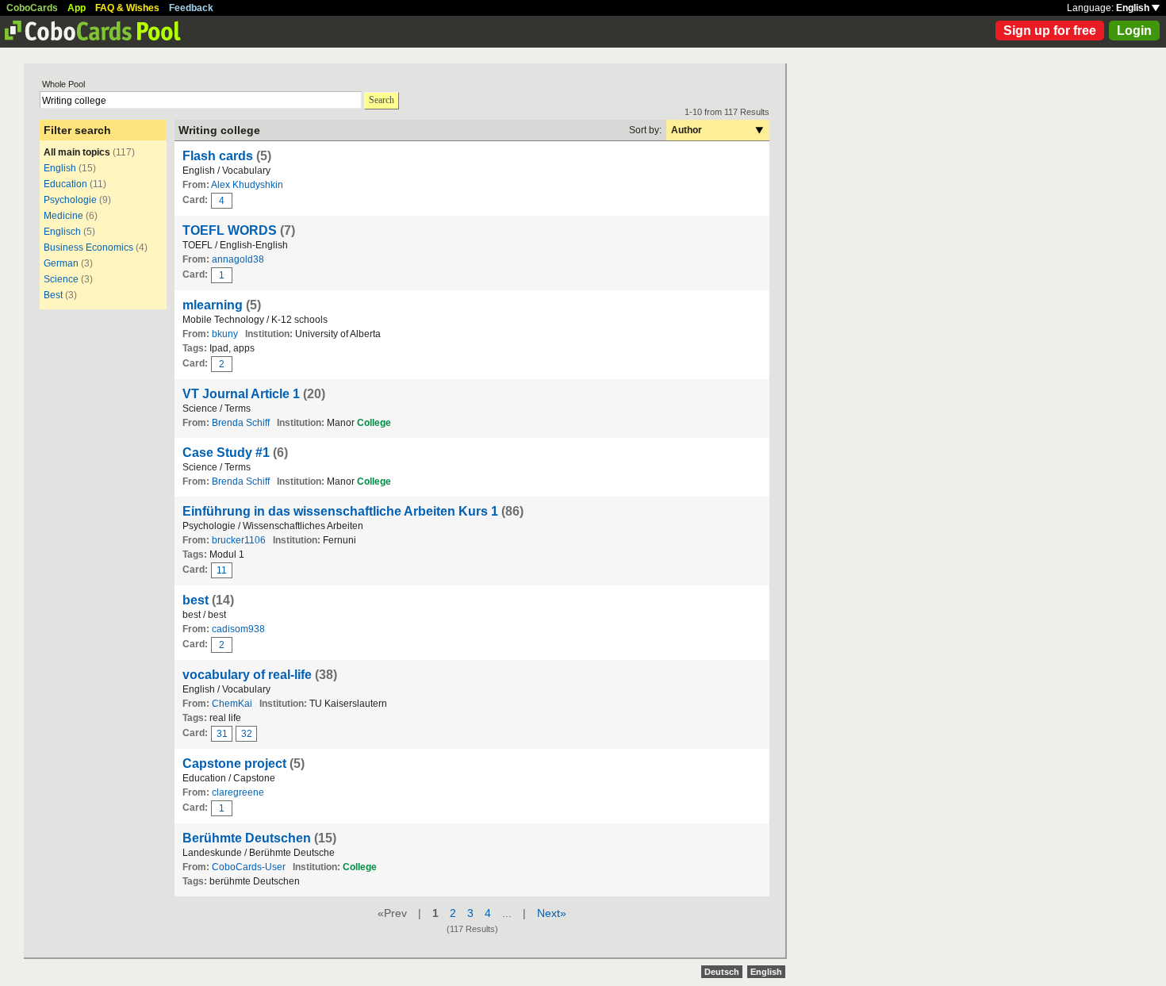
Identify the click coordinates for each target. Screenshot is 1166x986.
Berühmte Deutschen (246, 838)
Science (61, 279)
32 (246, 733)
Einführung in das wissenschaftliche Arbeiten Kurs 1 (340, 511)
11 (222, 570)
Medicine (63, 215)
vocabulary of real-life (247, 674)
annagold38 (238, 259)
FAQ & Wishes (127, 7)
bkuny (225, 334)
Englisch (62, 231)
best (195, 600)
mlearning (212, 305)
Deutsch (721, 971)
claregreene (238, 792)
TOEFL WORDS (229, 230)
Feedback (191, 7)
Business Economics (88, 247)
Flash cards (217, 156)
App (76, 7)
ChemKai (232, 703)
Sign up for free (1049, 30)
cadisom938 (238, 629)
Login (1134, 30)
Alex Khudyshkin (247, 184)
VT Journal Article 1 (241, 394)
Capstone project (234, 763)
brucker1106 (239, 540)
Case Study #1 (226, 452)
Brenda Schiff (241, 422)
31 (222, 733)
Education (65, 184)
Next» (551, 913)
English (1134, 7)
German (61, 263)
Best (53, 295)
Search (381, 100)
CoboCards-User (249, 867)
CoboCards (32, 7)
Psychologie (70, 199)
